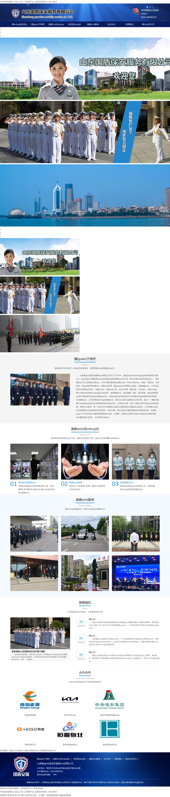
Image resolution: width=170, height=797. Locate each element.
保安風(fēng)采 (74, 24)
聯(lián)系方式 (148, 24)
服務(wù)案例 (93, 24)
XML (55, 774)
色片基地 (21, 795)
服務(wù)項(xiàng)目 (56, 25)
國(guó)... (93, 619)
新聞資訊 (130, 24)
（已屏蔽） (41, 795)
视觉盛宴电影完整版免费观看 (59, 795)
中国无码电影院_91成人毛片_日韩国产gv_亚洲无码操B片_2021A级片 (28, 2)
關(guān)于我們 (37, 24)
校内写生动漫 (30, 795)
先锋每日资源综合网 (8, 795)
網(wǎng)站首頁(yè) (19, 25)
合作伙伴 (111, 24)
